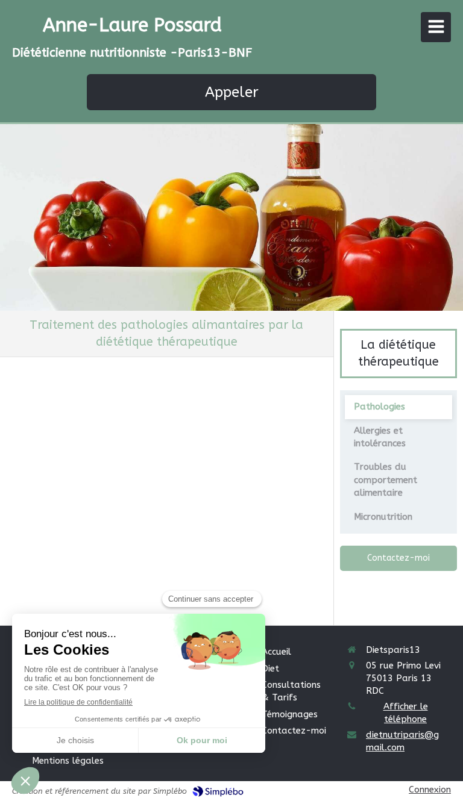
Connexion (430, 789)
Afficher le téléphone (405, 713)
